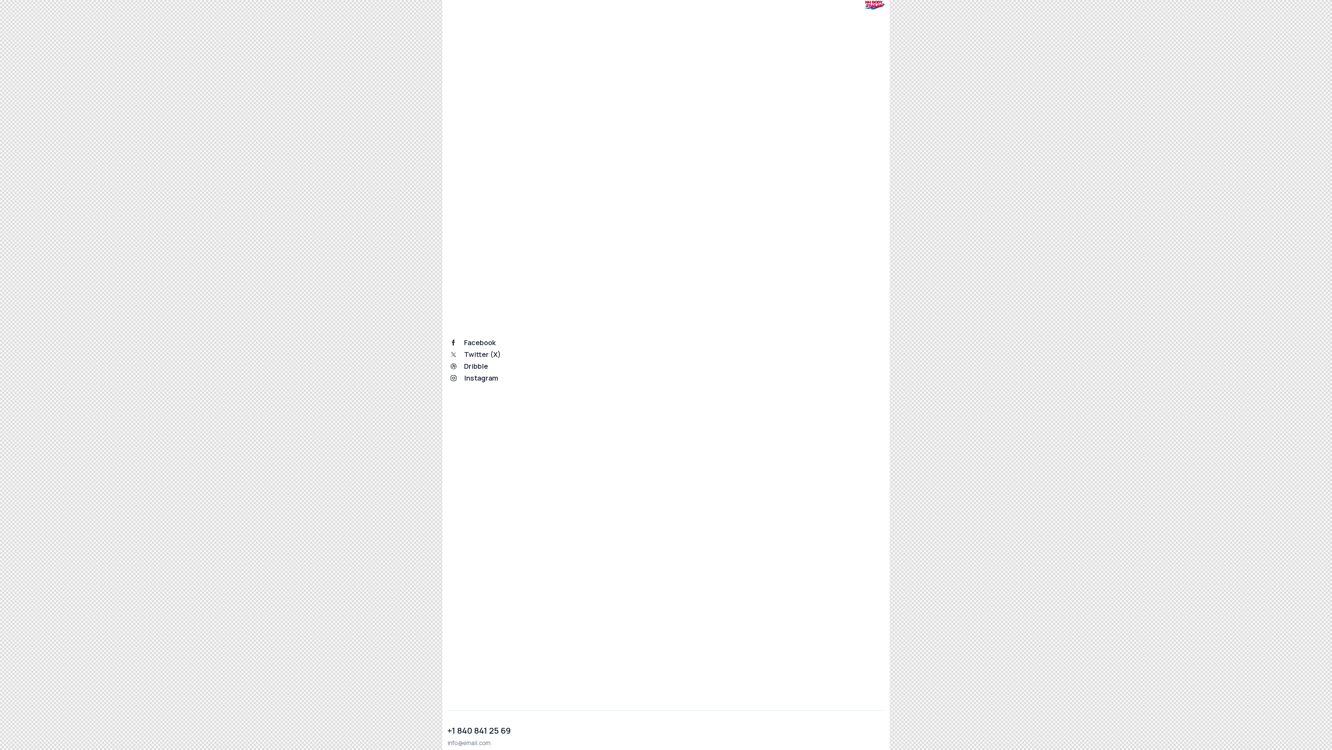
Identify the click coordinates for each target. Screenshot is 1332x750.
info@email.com (468, 743)
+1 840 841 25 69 (479, 730)
